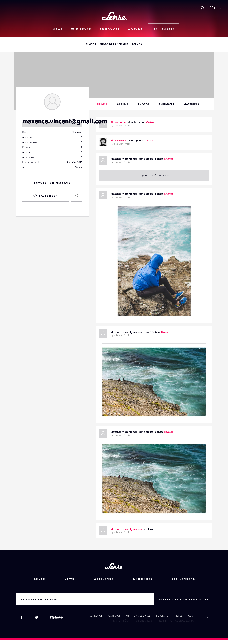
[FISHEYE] (56, 617)
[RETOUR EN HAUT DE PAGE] (206, 617)
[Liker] (187, 212)
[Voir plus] (208, 104)
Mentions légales (138, 615)
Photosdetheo (119, 122)
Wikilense (81, 29)
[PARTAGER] (76, 196)
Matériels (191, 104)
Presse (178, 615)
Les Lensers (163, 29)
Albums (123, 104)
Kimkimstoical (118, 140)
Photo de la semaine (114, 44)
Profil (102, 104)
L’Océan (149, 122)
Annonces (110, 29)
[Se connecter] (221, 7)
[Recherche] (202, 7)
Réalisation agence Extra (176, 620)
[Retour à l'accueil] (114, 16)
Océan (165, 331)
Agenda (135, 29)
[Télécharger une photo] (212, 7)
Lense (39, 578)
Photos (91, 44)
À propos (96, 615)
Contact (114, 615)
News (58, 29)
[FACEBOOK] (21, 617)
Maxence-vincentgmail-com (133, 312)
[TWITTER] (36, 617)
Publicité (162, 615)
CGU (191, 615)
